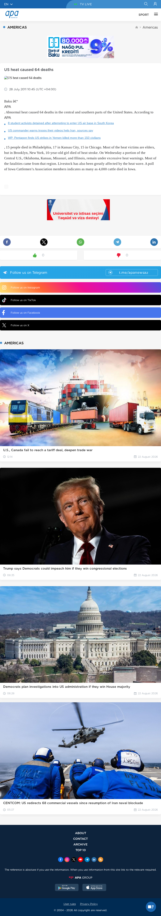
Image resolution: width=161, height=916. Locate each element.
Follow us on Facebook (25, 312)
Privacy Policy (89, 904)
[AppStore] (94, 888)
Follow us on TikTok (23, 300)
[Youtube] (80, 860)
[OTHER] (155, 14)
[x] (73, 860)
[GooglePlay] (67, 888)
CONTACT (80, 838)
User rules (70, 904)
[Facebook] (60, 860)
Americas (150, 27)
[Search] (145, 4)
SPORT (144, 14)
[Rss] (100, 860)
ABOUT (80, 833)
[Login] (155, 4)
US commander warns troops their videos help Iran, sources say (50, 130)
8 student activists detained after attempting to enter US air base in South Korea (61, 123)
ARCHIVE (80, 844)
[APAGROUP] (80, 878)
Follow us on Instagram (25, 287)
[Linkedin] (93, 860)
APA (7, 107)
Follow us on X (20, 325)
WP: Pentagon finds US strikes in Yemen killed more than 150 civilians (54, 137)
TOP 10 (80, 850)
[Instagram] (67, 860)
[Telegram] (87, 860)
